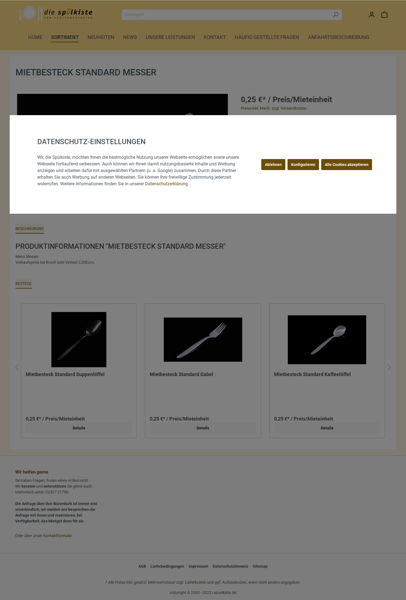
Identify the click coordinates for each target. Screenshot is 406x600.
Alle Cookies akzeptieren (346, 164)
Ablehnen (273, 164)
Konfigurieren (303, 164)
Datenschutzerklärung (166, 183)
